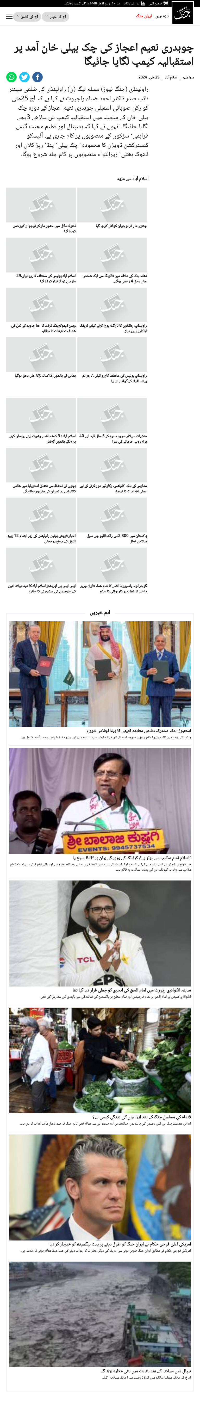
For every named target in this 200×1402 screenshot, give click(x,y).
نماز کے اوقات (131, 4)
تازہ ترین (161, 16)
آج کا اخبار (57, 17)
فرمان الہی (155, 4)
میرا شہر (188, 78)
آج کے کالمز (29, 17)
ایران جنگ (144, 16)
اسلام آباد (171, 78)
